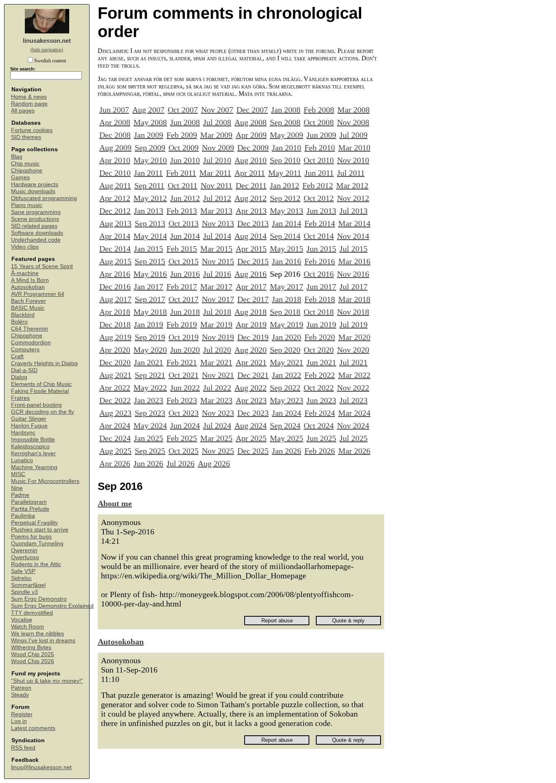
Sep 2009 (150, 147)
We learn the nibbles (37, 634)
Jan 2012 (284, 185)
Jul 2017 (353, 286)
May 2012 (150, 198)
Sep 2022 (285, 387)
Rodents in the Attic (36, 564)
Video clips (25, 247)
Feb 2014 (319, 223)
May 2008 (150, 122)
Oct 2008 (319, 122)
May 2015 (286, 248)
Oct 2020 (319, 349)
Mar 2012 (352, 185)
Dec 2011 (251, 185)
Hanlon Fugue (29, 426)
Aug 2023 (115, 412)
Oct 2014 (319, 236)
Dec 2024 (115, 438)
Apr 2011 (249, 172)
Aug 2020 (250, 349)
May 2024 (150, 425)
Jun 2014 (185, 236)
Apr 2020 (114, 349)
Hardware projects (34, 184)
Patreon (21, 688)
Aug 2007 (148, 109)
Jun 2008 (185, 122)
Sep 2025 (150, 450)
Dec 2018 (115, 324)
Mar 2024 (354, 412)
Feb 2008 (319, 109)
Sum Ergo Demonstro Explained (52, 606)
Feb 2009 (181, 134)
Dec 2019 (253, 337)
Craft (17, 356)
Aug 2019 (115, 337)
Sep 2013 (150, 223)
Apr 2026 (114, 463)
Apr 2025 (251, 438)
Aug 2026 (214, 463)
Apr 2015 (251, 248)
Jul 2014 (217, 236)
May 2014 (150, 236)
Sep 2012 (285, 198)
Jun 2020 (185, 349)
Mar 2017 (216, 286)
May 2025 (286, 438)
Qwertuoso (25, 557)
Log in (19, 721)
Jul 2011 (351, 172)
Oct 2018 (319, 311)
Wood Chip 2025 (32, 654)
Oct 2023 (184, 412)
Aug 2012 (250, 198)
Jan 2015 (148, 248)
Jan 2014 (286, 223)
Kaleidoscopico (30, 446)
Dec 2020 (115, 362)
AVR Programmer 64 (37, 294)
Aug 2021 (115, 375)
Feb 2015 (181, 248)
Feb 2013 (181, 210)
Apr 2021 (251, 362)
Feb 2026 (319, 450)
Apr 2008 (114, 122)
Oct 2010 (319, 160)
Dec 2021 (253, 375)
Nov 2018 (353, 311)
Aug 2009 (115, 147)
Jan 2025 (148, 438)
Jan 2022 (286, 375)
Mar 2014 (354, 223)
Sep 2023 (150, 412)
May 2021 (286, 362)
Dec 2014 (115, 248)
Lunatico (22, 460)
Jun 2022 (185, 387)
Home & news (29, 97)
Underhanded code (36, 240)
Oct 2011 (182, 185)
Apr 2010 (114, 160)
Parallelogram (29, 502)
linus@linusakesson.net (41, 767)
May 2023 (286, 400)
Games (20, 177)
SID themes (26, 137)
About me (115, 503)
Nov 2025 (218, 450)
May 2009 (286, 134)
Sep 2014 (285, 236)
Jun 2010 (185, 160)
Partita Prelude (30, 509)
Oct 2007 (183, 109)
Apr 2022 (114, 387)
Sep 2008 (285, 122)
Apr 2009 (251, 134)
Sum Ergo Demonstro (39, 599)
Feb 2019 (181, 324)
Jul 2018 (217, 311)
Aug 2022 (250, 387)
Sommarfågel (28, 585)
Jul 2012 (217, 198)
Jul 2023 (353, 400)
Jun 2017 (321, 286)
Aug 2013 (115, 223)
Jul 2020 (217, 349)
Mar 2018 (354, 299)
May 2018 (150, 311)
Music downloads (33, 191)
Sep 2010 (285, 160)
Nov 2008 (353, 122)
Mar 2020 (354, 337)
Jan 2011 (148, 172)
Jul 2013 (353, 210)
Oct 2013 (184, 223)
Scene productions (35, 219)
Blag (16, 157)
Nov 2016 (353, 273)
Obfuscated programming (44, 198)
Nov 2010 (353, 160)
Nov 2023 (218, 412)
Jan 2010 (286, 147)
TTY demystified (32, 613)
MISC (18, 474)
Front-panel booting (36, 405)
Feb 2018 (319, 299)
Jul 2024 (217, 425)
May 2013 (286, 210)
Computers (25, 349)
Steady (20, 695)
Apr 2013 (251, 210)
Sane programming (36, 212)
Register (22, 714)
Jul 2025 (353, 438)
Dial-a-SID (24, 370)
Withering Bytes (31, 647)
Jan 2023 (148, 400)
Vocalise (21, 620)
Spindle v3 (24, 592)
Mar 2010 (354, 147)
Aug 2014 (250, 236)
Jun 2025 (321, 438)
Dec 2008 (115, 134)
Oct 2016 (319, 273)
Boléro (19, 322)
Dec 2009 (253, 147)
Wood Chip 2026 (32, 661)
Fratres (20, 398)
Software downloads (37, 233)
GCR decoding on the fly (42, 412)
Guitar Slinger (28, 419)
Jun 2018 (185, 311)
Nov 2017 (218, 299)
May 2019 (286, 324)
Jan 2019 (148, 324)
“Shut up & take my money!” (47, 681)
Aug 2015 (115, 261)
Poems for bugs (31, 537)
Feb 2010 (319, 147)
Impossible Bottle (33, 440)
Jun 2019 (321, 324)
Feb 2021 (181, 362)
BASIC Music (27, 308)
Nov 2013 (218, 223)
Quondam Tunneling (37, 543)
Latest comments (33, 728)
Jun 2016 (185, 273)
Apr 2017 (251, 286)
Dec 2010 (115, 172)
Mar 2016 (354, 261)
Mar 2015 (216, 248)
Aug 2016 (250, 273)
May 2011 (284, 172)
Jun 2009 (321, 134)
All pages (23, 111)
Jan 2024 (286, 412)
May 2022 (150, 387)
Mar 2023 (216, 400)
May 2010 (150, 160)
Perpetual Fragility (34, 523)
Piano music (26, 205)
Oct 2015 (184, 261)
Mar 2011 (215, 172)
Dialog (19, 377)
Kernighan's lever (33, 453)
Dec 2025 (253, 450)
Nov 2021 (218, 375)
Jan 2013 (148, 210)
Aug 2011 (115, 185)
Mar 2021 (216, 362)
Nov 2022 (353, 387)
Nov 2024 (353, 425)
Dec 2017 (253, 299)
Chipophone (26, 171)
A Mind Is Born (30, 280)
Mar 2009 (216, 134)
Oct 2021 (184, 375)
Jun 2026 (148, 463)
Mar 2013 (216, 210)
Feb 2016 (319, 261)
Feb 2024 (319, 412)
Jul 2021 (353, 362)
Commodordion (31, 343)
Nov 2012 (353, 198)
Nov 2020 (353, 349)
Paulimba (23, 516)
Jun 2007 (114, 109)
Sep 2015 (150, 261)
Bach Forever (28, 301)
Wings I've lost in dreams (43, 640)
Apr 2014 (114, 236)
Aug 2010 (250, 160)
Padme (20, 495)
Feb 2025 (181, 438)
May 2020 (150, 349)
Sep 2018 (285, 311)
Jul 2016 (217, 273)
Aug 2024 (250, 425)
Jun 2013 (321, 210)
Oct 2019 (184, 337)
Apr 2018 (114, 311)
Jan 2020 (286, 337)
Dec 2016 (115, 286)
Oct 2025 (184, 450)
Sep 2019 (150, 337)
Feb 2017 (181, 286)
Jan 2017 (148, 286)
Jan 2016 (286, 261)
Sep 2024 (285, 425)
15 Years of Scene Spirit (42, 266)
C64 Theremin (29, 329)
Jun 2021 (321, 362)
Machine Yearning (34, 467)
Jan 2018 (286, 299)
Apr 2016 (114, 273)
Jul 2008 (217, 122)
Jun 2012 (185, 198)
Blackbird (23, 315)
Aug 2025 (115, 450)
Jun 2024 (185, 425)
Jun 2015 (321, 248)
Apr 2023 (251, 400)
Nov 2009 (218, 147)
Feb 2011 (181, 172)
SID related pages (34, 226)
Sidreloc (21, 578)
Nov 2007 (217, 109)
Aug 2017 (115, 299)
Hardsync (23, 433)
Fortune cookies (32, 130)
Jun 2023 (321, 400)
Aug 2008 (250, 122)
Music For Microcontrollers (45, 481)
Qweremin (24, 550)
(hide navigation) (47, 50)
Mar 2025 (216, 438)
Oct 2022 (319, 387)
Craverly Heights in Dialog (44, 363)
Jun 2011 (319, 172)
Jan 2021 (148, 362)
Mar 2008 (353, 109)
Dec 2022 (115, 400)
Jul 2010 (217, 160)
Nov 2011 (216, 185)
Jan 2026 (286, 450)
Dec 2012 (115, 210)
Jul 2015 (353, 248)
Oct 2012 (319, 198)
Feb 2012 (317, 185)
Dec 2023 (253, 412)
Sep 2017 (150, 299)
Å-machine (25, 273)
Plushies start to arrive (39, 530)
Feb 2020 (319, 337)
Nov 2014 (353, 236)
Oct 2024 (319, 425)
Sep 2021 (150, 375)
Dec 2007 (252, 109)
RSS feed (23, 748)
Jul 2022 (217, 387)
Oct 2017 (184, 299)
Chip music (25, 164)
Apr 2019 (251, 324)
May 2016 (150, 273)
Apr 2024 (114, 425)
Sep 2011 (149, 185)
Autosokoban (28, 287)
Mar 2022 (354, 375)
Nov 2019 (218, 337)
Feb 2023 (181, 400)
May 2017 (286, 286)
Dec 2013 (253, 223)
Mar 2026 (354, 450)
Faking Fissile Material (40, 391)
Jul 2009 (353, 134)
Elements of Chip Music (41, 384)
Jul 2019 (353, 324)
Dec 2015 (253, 261)
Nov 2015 (218, 261)
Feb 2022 (319, 375)
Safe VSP (23, 571)
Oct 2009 (184, 147)
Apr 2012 (114, 198)
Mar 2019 (216, 324)
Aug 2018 (250, 311)
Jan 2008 (285, 109)
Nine (17, 488)
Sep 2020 (285, 349)
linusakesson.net (47, 40)
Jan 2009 (148, 134)
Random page (29, 104)
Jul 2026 (180, 463)
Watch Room (27, 627)
